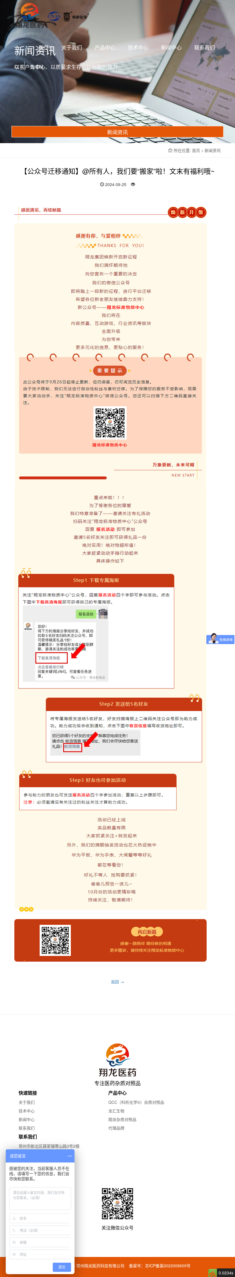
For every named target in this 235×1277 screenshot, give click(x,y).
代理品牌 (116, 1128)
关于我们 (71, 47)
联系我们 (204, 47)
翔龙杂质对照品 (122, 1119)
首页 (43, 47)
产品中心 (105, 47)
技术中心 (138, 47)
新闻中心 (171, 47)
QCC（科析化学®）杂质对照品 (136, 1102)
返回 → (117, 981)
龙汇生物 (116, 1111)
